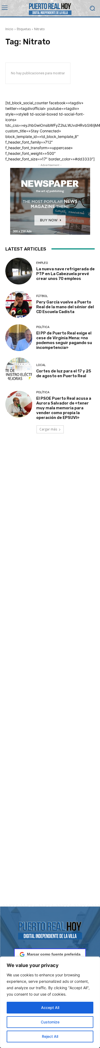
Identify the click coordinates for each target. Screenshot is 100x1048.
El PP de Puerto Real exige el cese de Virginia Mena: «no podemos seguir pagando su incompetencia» (64, 340)
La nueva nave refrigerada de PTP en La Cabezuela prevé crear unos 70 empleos (65, 274)
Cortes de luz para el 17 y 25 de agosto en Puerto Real (63, 373)
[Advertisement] (50, 675)
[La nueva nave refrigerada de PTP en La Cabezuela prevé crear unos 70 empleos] (18, 271)
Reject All (50, 1036)
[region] (50, 1002)
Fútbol (42, 296)
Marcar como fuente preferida (54, 954)
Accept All (50, 1007)
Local (41, 365)
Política (42, 327)
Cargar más (48, 429)
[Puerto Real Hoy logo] (50, 929)
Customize (50, 1022)
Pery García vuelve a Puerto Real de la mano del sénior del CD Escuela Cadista (65, 307)
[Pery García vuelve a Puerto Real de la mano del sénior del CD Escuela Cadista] (18, 304)
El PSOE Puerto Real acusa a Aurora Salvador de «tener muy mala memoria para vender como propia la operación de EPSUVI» (63, 408)
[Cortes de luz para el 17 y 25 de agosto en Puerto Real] (18, 370)
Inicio (9, 29)
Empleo (42, 262)
